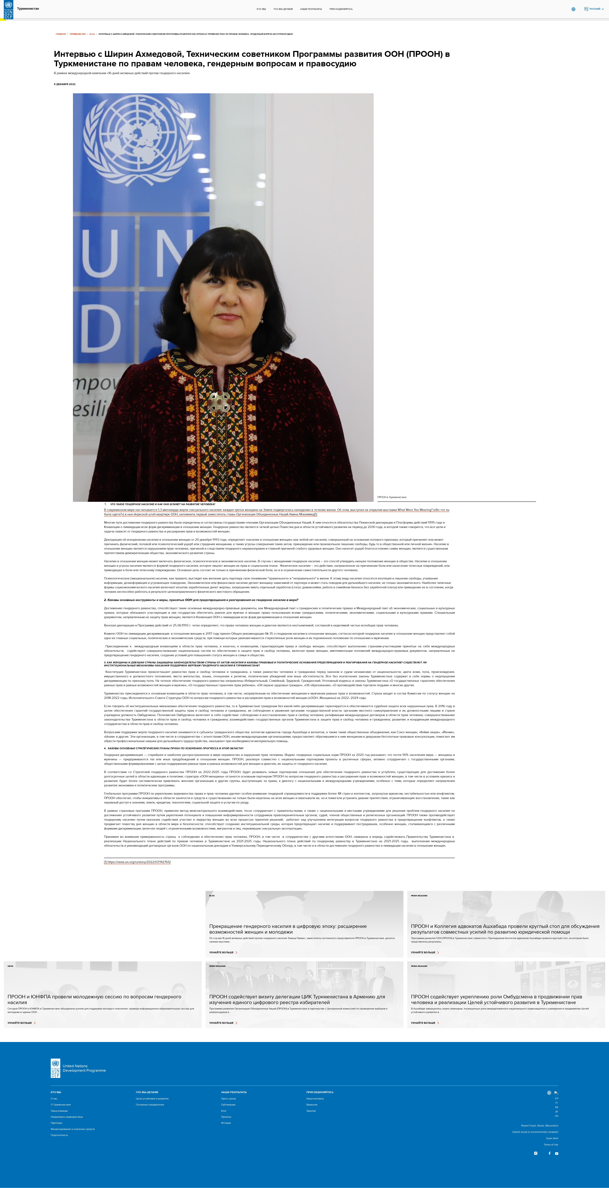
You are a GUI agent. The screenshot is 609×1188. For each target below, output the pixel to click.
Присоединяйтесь (341, 9)
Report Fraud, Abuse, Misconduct (539, 1125)
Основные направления (150, 1104)
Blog (92, 34)
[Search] (556, 1104)
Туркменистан (28, 9)
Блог (224, 1111)
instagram (535, 1153)
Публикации (228, 1104)
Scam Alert (552, 1138)
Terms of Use (551, 1144)
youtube (556, 1153)
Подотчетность (59, 1135)
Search (580, 9)
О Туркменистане (61, 1104)
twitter (542, 1153)
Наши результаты (311, 9)
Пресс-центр (228, 1098)
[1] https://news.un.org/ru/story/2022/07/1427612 (137, 861)
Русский (595, 9)
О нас (54, 1098)
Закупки (311, 1111)
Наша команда (59, 1111)
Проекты (226, 1117)
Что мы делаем (283, 9)
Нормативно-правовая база (67, 1117)
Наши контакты (315, 1098)
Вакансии (311, 1104)
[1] (315, 514)
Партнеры (56, 1123)
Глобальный (573, 9)
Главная (61, 34)
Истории (226, 1123)
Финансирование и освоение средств (73, 1129)
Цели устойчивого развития (152, 1098)
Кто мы (261, 9)
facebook (549, 1153)
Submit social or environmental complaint (535, 1132)
